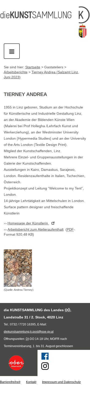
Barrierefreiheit (10, 382)
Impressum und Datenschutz (61, 382)
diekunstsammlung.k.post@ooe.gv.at (29, 331)
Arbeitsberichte (16, 72)
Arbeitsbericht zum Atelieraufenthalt (36, 229)
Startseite (32, 67)
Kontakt (31, 382)
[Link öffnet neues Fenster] (19, 362)
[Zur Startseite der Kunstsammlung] (45, 15)
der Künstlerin (28, 223)
